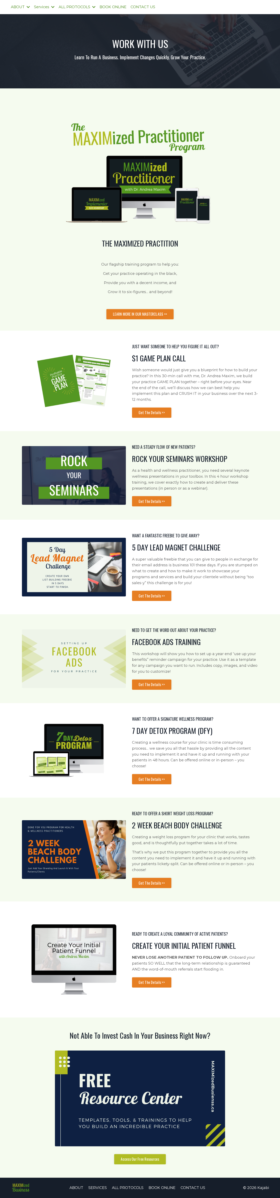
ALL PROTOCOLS (127, 1187)
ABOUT (76, 1187)
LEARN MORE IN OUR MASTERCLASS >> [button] (140, 314)
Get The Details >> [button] (152, 412)
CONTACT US (143, 7)
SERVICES (97, 1187)
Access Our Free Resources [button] (140, 1159)
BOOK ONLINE (113, 7)
